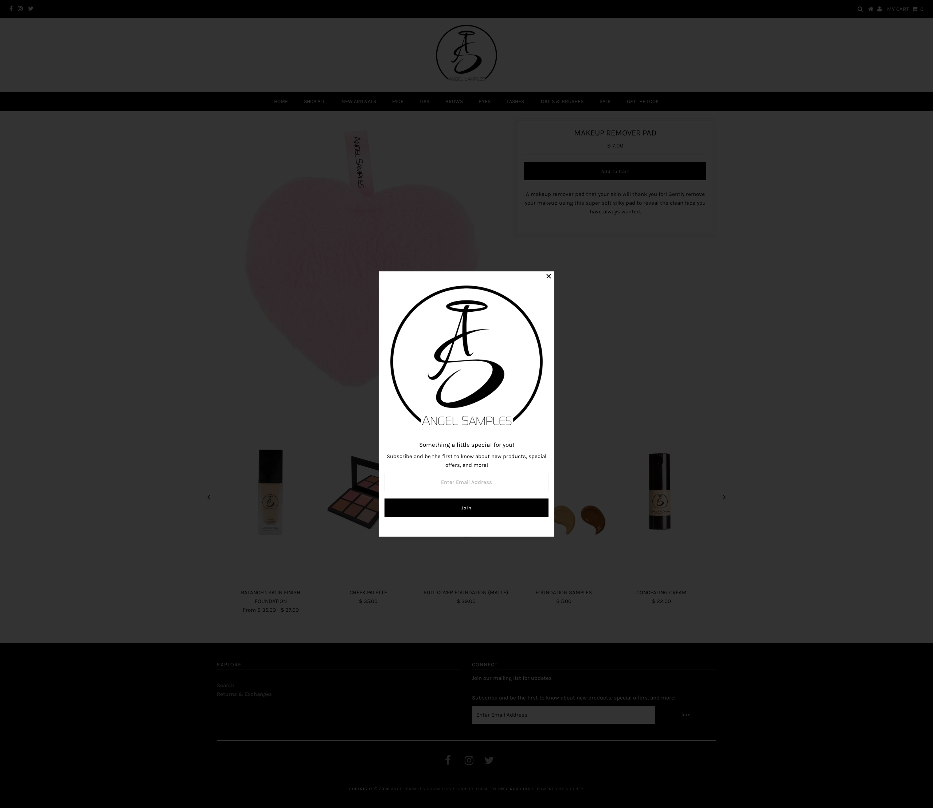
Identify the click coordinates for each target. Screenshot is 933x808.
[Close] (548, 277)
